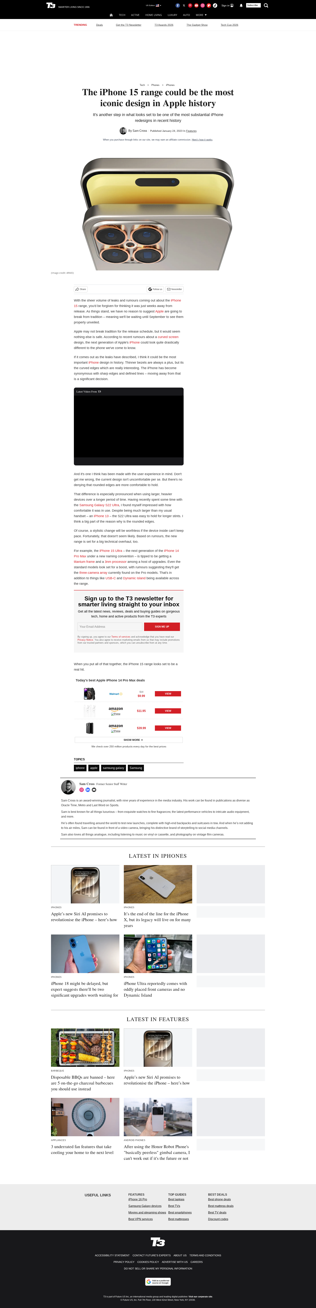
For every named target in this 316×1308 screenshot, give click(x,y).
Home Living (153, 15)
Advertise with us (175, 1261)
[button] (129, 693)
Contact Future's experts (152, 1255)
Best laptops (176, 1199)
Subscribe (252, 5)
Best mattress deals (221, 1205)
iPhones (170, 85)
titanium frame (84, 562)
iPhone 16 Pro (137, 1199)
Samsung (136, 767)
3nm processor (116, 562)
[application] (129, 426)
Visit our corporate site (200, 1296)
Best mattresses (178, 1219)
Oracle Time (69, 805)
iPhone (134, 342)
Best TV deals (217, 1212)
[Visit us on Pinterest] (190, 5)
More (199, 15)
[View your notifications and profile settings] (241, 5)
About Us (180, 1255)
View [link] (168, 693)
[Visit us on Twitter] (184, 5)
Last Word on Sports (105, 805)
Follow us (157, 289)
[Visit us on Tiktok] (215, 5)
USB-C (111, 578)
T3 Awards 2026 (164, 24)
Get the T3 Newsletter (128, 24)
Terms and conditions (205, 1255)
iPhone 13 (101, 516)
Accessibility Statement (112, 1255)
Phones (155, 85)
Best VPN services (140, 1219)
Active (135, 15)
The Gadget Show (197, 24)
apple (93, 767)
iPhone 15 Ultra (110, 551)
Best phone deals (219, 1199)
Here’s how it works (202, 139)
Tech (122, 15)
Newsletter (176, 289)
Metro (82, 805)
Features (191, 130)
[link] (89, 693)
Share (83, 289)
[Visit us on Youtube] (196, 5)
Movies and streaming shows (147, 1212)
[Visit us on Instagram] (202, 5)
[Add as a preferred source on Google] (158, 1282)
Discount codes (218, 1219)
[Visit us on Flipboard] (209, 5)
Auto (186, 15)
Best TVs (174, 1205)
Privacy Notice (85, 639)
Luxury (172, 15)
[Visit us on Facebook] (178, 5)
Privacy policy (124, 1261)
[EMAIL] (95, 789)
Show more (132, 739)
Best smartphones (180, 1212)
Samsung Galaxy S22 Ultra (99, 505)
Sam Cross (140, 130)
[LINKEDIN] (89, 789)
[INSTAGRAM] (82, 789)
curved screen (168, 337)
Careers (197, 1261)
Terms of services (121, 636)
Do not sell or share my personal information (158, 1268)
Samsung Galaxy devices (144, 1205)
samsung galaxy (113, 767)
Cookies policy (148, 1261)
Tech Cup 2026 (229, 24)
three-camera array (93, 573)
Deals (99, 24)
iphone (80, 767)
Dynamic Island (134, 578)
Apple (159, 311)
